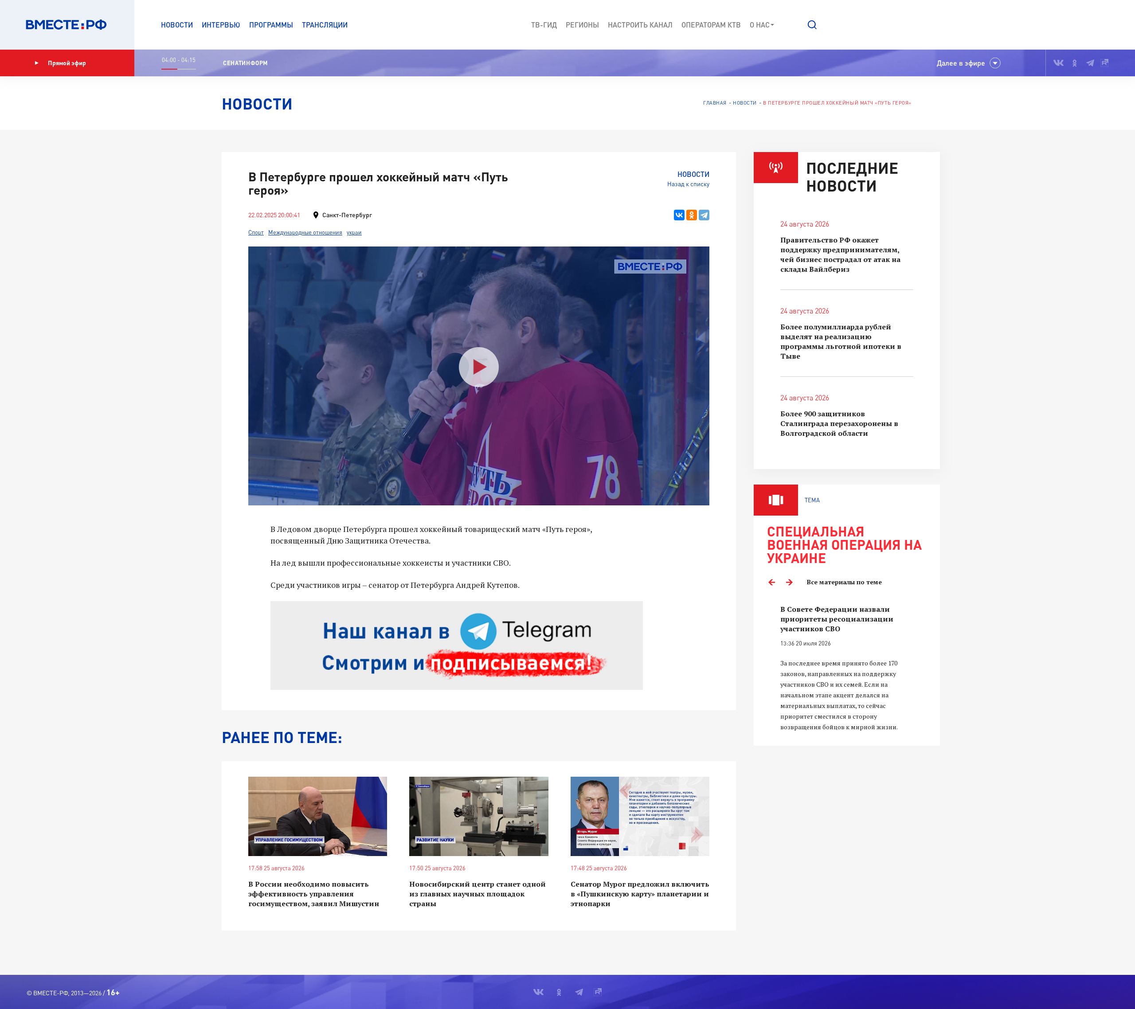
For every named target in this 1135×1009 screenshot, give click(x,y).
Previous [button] (771, 582)
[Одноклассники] (691, 215)
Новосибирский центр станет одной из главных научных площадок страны (477, 893)
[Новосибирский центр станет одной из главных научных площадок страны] (478, 816)
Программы (271, 24)
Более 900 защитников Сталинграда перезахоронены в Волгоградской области (839, 423)
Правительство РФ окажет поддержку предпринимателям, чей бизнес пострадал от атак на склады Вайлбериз (840, 254)
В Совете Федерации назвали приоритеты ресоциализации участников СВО (836, 619)
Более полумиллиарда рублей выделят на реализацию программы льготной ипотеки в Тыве (840, 341)
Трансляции (325, 24)
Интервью (221, 24)
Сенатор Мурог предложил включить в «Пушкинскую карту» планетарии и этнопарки (640, 893)
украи (354, 232)
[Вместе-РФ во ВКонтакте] (1058, 63)
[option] (847, 668)
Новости (177, 24)
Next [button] (789, 582)
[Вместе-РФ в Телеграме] (1090, 63)
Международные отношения (305, 232)
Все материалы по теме (844, 582)
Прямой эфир (67, 62)
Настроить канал (640, 24)
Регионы (582, 24)
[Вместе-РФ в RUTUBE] (1104, 63)
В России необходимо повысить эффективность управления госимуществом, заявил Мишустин (313, 893)
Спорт (256, 232)
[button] (812, 25)
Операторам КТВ (711, 24)
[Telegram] (704, 215)
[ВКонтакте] (679, 215)
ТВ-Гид (544, 24)
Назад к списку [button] (688, 184)
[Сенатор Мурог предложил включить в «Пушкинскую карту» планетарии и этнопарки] (640, 816)
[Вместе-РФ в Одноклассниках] (1075, 63)
